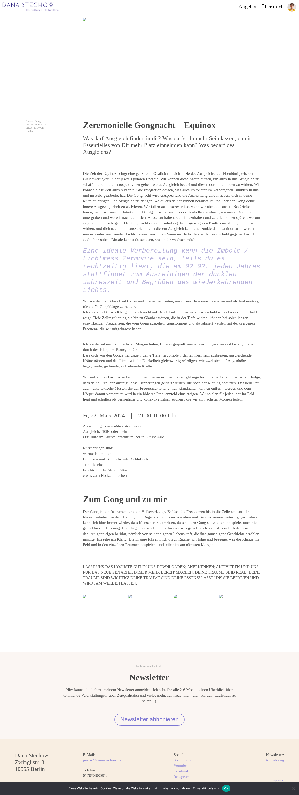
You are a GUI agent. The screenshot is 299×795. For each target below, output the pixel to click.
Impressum (278, 780)
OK (226, 788)
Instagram (181, 777)
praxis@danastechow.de (102, 760)
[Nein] (293, 788)
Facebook (181, 771)
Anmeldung (275, 760)
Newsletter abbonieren (149, 719)
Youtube (180, 765)
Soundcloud (183, 760)
